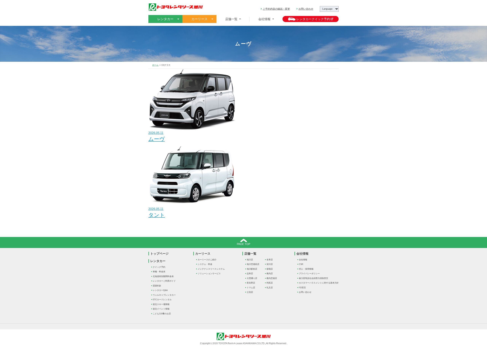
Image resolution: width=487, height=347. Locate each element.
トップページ (159, 253)
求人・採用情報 (306, 269)
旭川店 (250, 259)
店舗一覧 (250, 253)
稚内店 (270, 273)
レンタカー (158, 261)
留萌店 (270, 269)
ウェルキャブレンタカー (164, 295)
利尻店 (270, 283)
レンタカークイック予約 (313, 19)
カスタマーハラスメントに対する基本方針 (319, 283)
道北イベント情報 (161, 309)
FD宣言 (302, 287)
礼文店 (270, 287)
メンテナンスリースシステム (211, 269)
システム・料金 (205, 264)
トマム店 (251, 287)
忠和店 (250, 273)
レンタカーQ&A (160, 290)
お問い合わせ (305, 8)
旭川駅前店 (252, 269)
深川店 (270, 264)
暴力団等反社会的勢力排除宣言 (313, 278)
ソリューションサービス (209, 273)
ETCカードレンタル (162, 299)
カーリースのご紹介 (207, 259)
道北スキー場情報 (161, 304)
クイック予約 (159, 267)
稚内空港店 (272, 278)
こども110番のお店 (162, 313)
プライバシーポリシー (309, 273)
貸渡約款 (157, 285)
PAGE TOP (243, 244)
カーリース (202, 253)
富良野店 (251, 283)
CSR (301, 264)
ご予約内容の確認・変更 (276, 8)
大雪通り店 (252, 278)
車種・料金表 (159, 271)
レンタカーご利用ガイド (164, 281)
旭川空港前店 (253, 264)
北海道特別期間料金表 (163, 276)
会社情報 (264, 19)
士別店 (250, 292)
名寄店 (270, 259)
